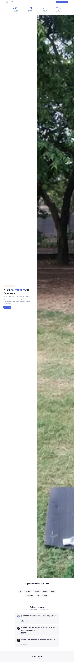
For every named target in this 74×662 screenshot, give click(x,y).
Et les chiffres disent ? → (62, 1)
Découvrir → (7, 307)
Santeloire (10, 2)
